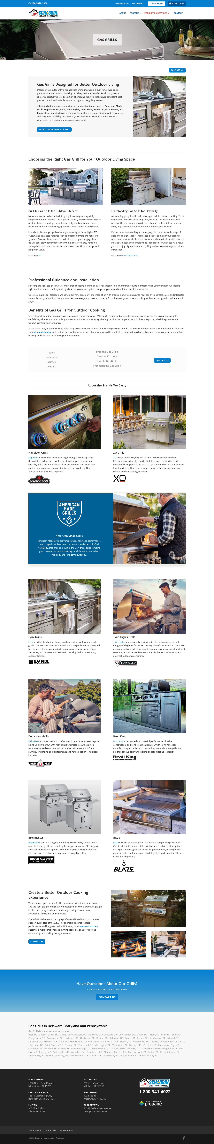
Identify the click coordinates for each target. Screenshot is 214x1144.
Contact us (177, 70)
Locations (137, 4)
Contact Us (162, 360)
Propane (134, 13)
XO (39, 255)
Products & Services (155, 13)
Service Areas (66, 1130)
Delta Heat (33, 741)
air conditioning (42, 332)
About (122, 13)
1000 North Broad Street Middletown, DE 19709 (40, 1084)
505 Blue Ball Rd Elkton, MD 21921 (37, 1110)
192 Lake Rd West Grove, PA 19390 (95, 1097)
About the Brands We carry (54, 129)
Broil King (118, 741)
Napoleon (33, 457)
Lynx (30, 641)
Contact (178, 13)
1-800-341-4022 (155, 1091)
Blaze (116, 842)
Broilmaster (34, 842)
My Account (178, 4)
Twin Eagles (119, 641)
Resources (121, 4)
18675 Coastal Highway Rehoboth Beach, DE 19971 (42, 1097)
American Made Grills (129, 255)
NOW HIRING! (157, 4)
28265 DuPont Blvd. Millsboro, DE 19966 (94, 1084)
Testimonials (34, 1130)
